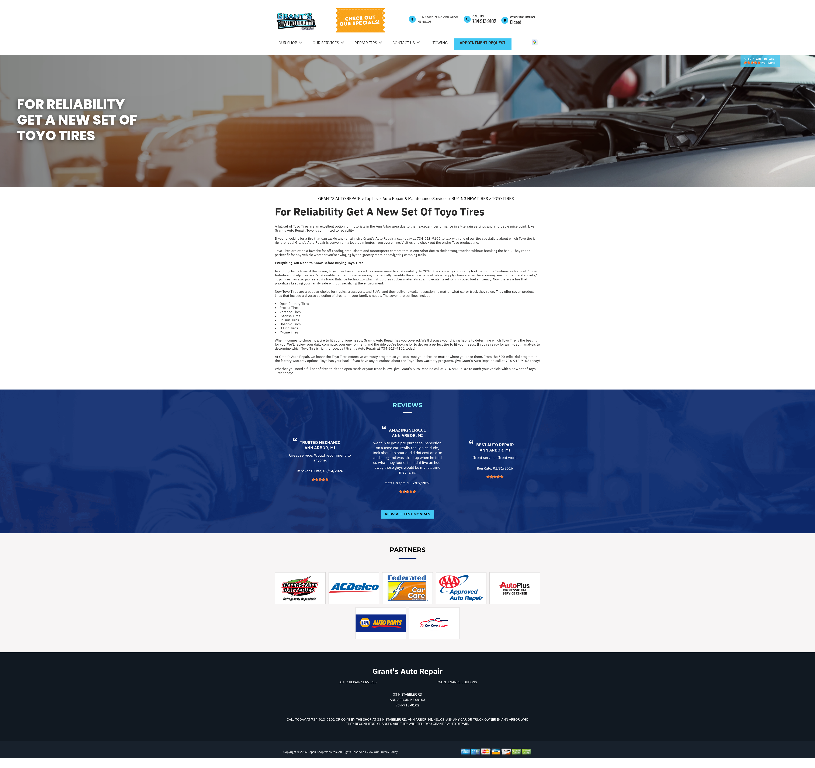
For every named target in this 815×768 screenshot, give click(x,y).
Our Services (326, 42)
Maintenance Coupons (457, 682)
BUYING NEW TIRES (469, 198)
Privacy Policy (388, 752)
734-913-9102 (484, 21)
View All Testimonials (407, 514)
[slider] (752, 62)
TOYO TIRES (503, 198)
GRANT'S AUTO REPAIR (339, 198)
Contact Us (403, 42)
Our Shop (287, 42)
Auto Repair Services (358, 682)
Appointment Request (483, 42)
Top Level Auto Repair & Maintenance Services (406, 198)
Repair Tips (365, 42)
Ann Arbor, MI (320, 447)
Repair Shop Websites (322, 752)
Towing (440, 42)
